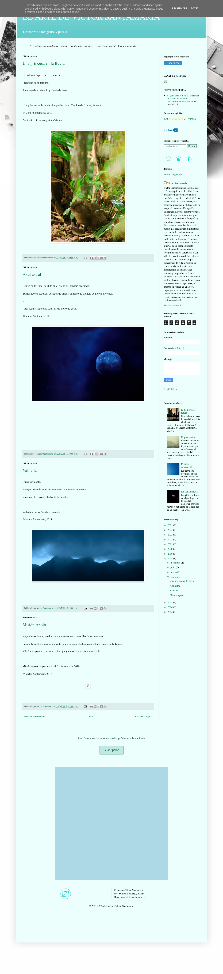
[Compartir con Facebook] (101, 258)
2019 (170, 553)
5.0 (166, 118)
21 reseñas (190, 118)
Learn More (179, 8)
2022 (170, 539)
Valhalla (30, 470)
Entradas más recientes (35, 716)
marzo (174, 572)
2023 (170, 534)
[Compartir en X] (98, 258)
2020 (170, 548)
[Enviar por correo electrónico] (91, 258)
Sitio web (175, 389)
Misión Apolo (34, 624)
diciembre (176, 562)
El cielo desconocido (187, 466)
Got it (195, 8)
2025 (170, 525)
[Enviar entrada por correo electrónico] (85, 257)
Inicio (90, 716)
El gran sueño (188, 437)
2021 (170, 544)
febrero (174, 576)
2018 (170, 558)
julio (173, 567)
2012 (170, 611)
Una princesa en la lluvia (44, 63)
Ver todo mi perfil (173, 305)
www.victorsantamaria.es (132, 897)
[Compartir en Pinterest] (104, 258)
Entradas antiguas (143, 716)
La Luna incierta (189, 491)
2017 (170, 602)
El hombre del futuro (188, 411)
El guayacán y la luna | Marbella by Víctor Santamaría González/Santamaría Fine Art (183, 98)
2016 (170, 607)
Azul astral (32, 274)
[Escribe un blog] (95, 258)
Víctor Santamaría (177, 183)
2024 (170, 529)
